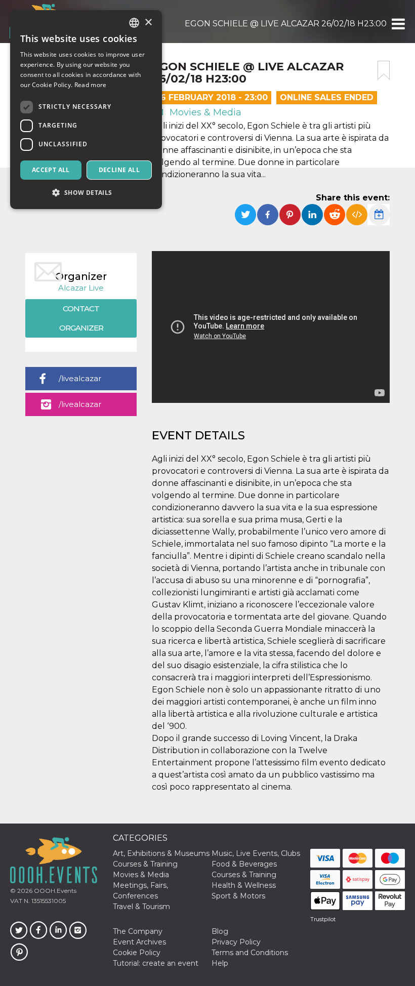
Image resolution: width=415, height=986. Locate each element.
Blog (220, 931)
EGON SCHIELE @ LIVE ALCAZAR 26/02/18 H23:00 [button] (286, 23)
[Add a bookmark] (384, 70)
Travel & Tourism (141, 906)
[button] (397, 23)
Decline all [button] (119, 170)
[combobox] (134, 23)
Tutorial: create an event (155, 963)
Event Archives (139, 942)
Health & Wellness (244, 885)
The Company (137, 931)
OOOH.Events (54, 890)
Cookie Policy (136, 952)
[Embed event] (356, 214)
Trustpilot (323, 919)
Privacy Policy (236, 942)
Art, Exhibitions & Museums (161, 853)
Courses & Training (145, 864)
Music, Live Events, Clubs (256, 853)
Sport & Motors (238, 895)
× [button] (148, 22)
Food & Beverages (244, 864)
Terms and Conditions (250, 952)
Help (220, 963)
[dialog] (86, 109)
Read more (90, 84)
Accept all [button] (51, 170)
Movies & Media (204, 112)
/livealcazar (80, 378)
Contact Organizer (81, 318)
